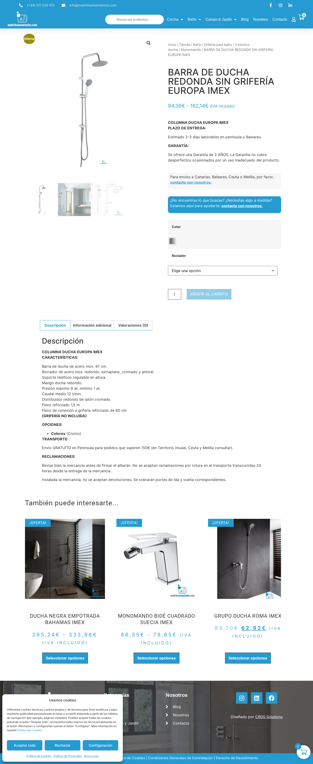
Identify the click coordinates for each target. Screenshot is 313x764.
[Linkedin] (256, 698)
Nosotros (260, 19)
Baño (192, 19)
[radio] (172, 241)
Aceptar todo (25, 745)
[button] (149, 43)
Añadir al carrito (209, 294)
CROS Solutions (269, 716)
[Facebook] (271, 698)
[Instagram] (241, 698)
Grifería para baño (218, 45)
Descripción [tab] (55, 325)
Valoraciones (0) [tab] (133, 325)
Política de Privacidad (68, 756)
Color (176, 226)
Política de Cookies (29, 730)
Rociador (179, 255)
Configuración (100, 745)
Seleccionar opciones (65, 658)
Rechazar (63, 745)
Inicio (172, 45)
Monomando (191, 50)
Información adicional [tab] (92, 325)
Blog (245, 19)
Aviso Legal (91, 756)
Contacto (279, 19)
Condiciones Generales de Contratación (180, 758)
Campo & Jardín (219, 19)
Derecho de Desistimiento (237, 758)
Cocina (172, 19)
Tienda (184, 45)
